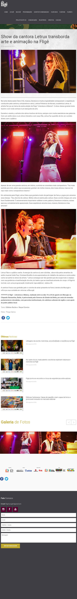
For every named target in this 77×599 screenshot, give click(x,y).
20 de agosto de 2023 (8, 46)
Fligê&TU (69, 12)
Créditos (51, 20)
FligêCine (62, 12)
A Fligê (12, 12)
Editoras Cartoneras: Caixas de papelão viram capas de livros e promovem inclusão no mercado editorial (48, 398)
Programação (27, 12)
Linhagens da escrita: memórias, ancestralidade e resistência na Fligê (50, 341)
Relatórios (42, 20)
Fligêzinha (54, 12)
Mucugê (18, 12)
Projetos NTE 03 (21, 20)
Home (6, 12)
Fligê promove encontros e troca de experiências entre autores (48, 378)
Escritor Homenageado (41, 12)
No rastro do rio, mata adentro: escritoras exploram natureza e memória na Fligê (48, 361)
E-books (58, 20)
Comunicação (32, 20)
